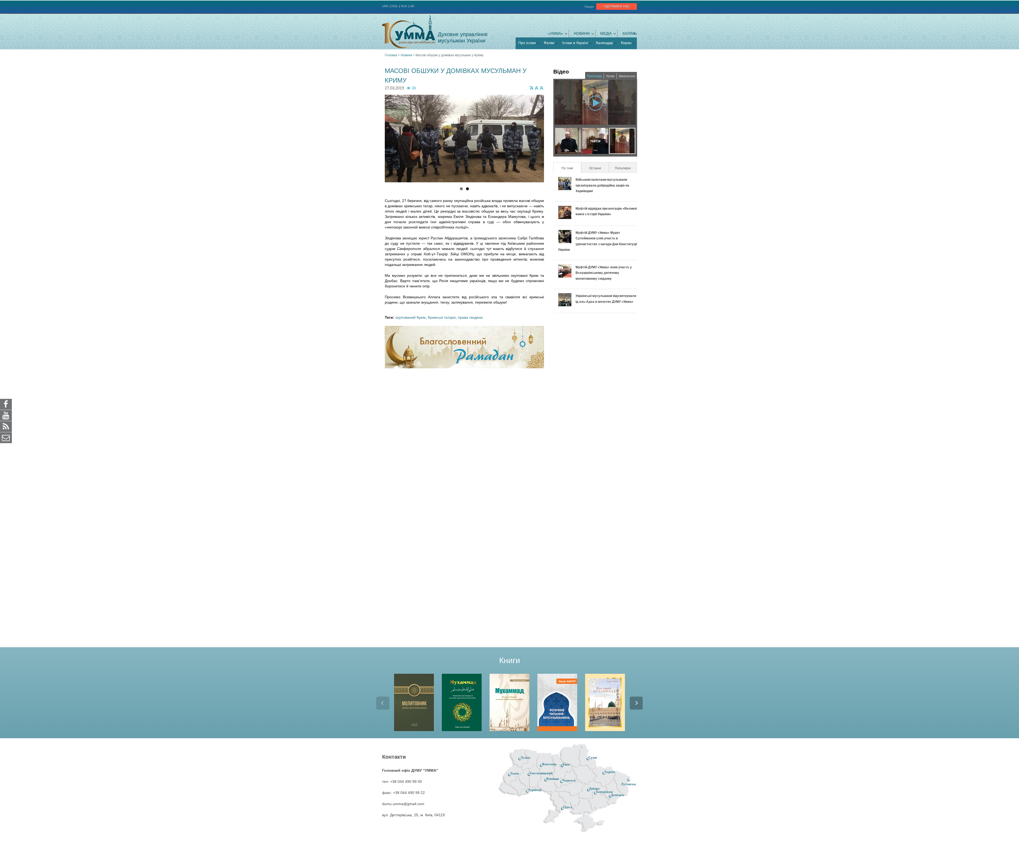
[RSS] (6, 426)
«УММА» (555, 33)
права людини (470, 317)
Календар (604, 43)
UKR (385, 6)
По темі (571, 168)
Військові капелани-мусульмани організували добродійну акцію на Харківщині (602, 185)
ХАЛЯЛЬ (629, 33)
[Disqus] (464, 441)
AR (412, 6)
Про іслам (527, 43)
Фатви (549, 43)
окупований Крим (410, 317)
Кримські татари (442, 317)
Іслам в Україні (575, 43)
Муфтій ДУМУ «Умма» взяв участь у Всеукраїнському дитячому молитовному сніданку (604, 272)
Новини (582, 33)
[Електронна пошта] (6, 437)
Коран (626, 43)
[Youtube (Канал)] (6, 415)
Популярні (623, 168)
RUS (404, 6)
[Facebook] (6, 404)
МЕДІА (606, 33)
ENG (394, 6)
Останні (595, 168)
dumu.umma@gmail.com (403, 804)
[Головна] (408, 31)
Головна (391, 55)
